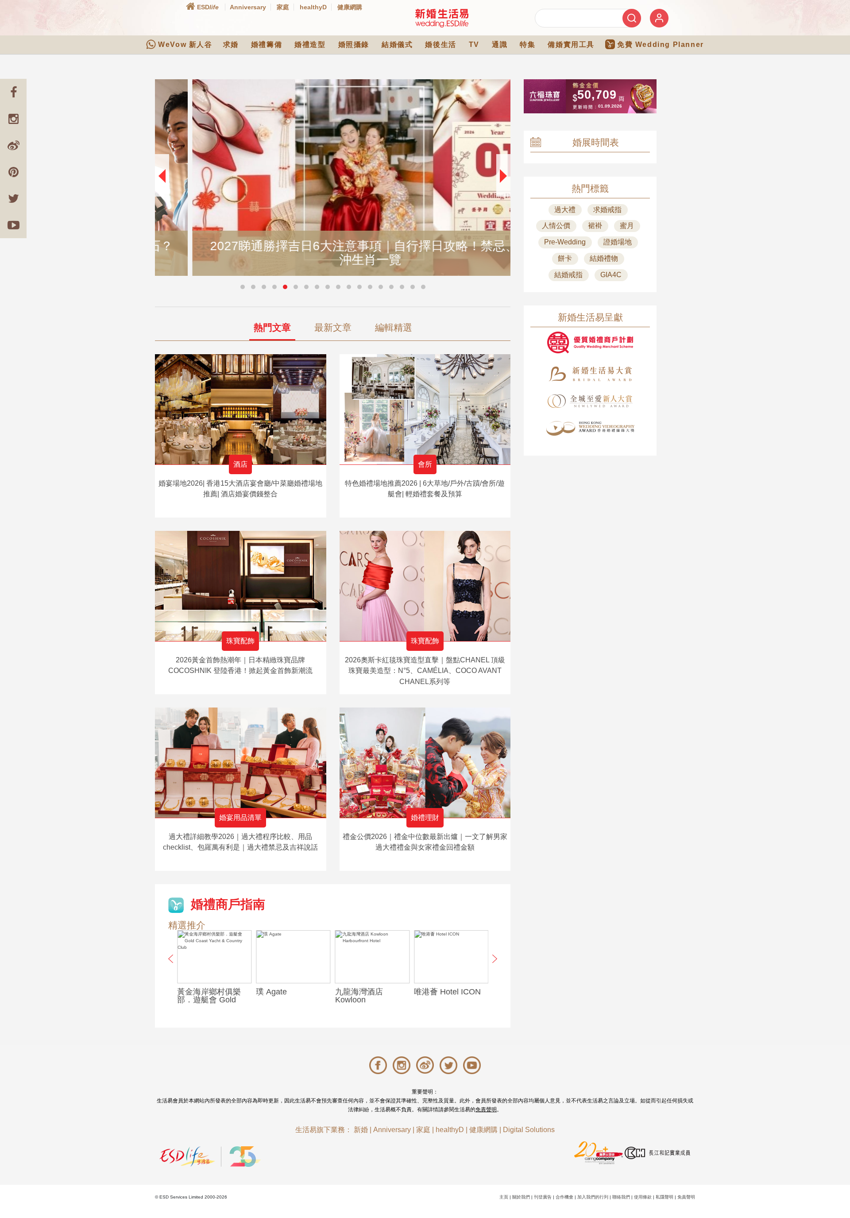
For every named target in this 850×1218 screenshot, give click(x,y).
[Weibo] (13, 145)
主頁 (503, 1197)
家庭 (283, 7)
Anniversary (248, 7)
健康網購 (349, 7)
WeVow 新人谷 (185, 44)
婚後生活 (440, 44)
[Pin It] (13, 172)
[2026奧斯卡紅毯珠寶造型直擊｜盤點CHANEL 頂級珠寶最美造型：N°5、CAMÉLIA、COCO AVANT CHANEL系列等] (425, 586)
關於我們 (521, 1197)
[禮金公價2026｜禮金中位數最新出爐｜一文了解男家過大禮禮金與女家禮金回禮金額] (425, 763)
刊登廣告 (543, 1197)
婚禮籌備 (266, 44)
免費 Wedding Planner (660, 44)
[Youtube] (13, 225)
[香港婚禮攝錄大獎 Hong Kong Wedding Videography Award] (590, 428)
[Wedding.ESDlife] (441, 17)
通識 (499, 44)
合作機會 (564, 1197)
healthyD (313, 7)
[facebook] (13, 92)
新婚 (361, 1129)
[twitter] (13, 198)
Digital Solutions (529, 1129)
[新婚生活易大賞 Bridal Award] (590, 374)
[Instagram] (13, 118)
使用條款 (643, 1197)
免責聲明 (486, 1109)
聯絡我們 (621, 1197)
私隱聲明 (664, 1197)
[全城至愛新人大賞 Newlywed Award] (590, 401)
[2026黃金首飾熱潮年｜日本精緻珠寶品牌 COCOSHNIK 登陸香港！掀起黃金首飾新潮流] (240, 586)
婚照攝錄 (353, 44)
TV (474, 44)
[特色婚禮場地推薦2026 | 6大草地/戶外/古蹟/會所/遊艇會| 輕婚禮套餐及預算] (425, 409)
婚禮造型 (309, 44)
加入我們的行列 (592, 1197)
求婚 (231, 44)
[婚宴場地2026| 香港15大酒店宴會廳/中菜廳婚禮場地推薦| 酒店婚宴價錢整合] (240, 409)
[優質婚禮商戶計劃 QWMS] (590, 342)
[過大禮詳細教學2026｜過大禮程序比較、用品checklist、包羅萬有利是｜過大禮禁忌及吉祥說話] (240, 763)
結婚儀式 (397, 44)
